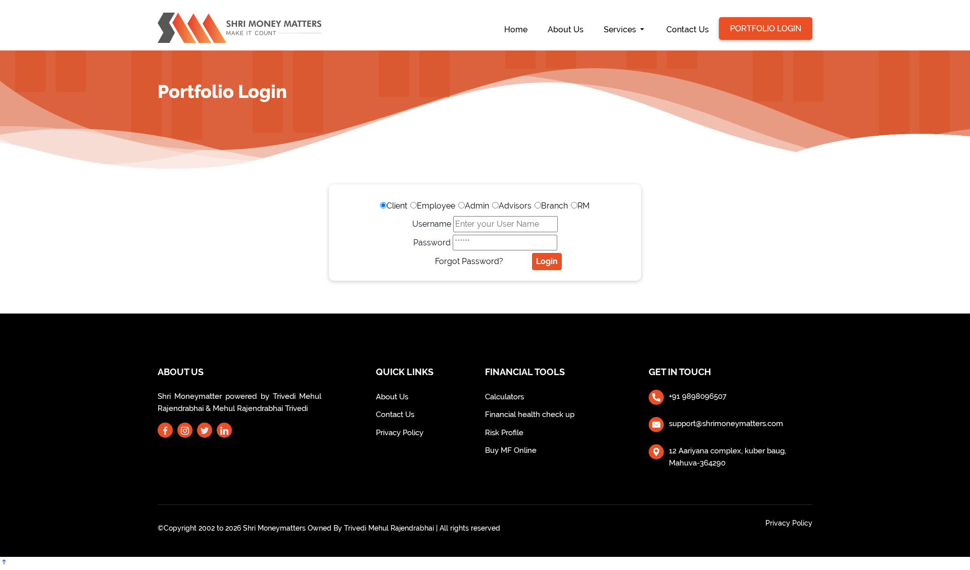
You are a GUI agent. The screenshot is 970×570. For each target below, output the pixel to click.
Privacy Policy (399, 432)
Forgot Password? (469, 261)
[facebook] (165, 431)
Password (432, 242)
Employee (436, 206)
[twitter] (204, 431)
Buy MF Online (511, 450)
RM (583, 206)
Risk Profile (504, 432)
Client (396, 206)
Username (431, 224)
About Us (566, 29)
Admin (477, 206)
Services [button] (621, 29)
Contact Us (687, 29)
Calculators (504, 396)
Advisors (515, 206)
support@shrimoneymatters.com (726, 423)
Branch (554, 206)
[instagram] (184, 431)
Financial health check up (529, 414)
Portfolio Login (765, 28)
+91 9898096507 (697, 396)
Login (547, 261)
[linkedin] (224, 431)
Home (521, 29)
